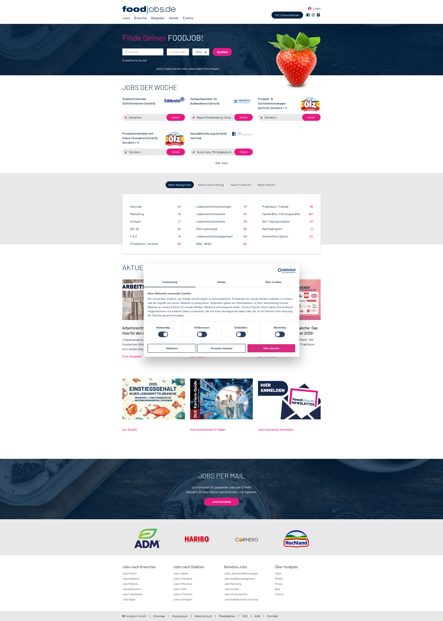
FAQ (244, 616)
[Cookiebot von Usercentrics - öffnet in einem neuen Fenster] (280, 270)
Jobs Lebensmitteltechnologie (241, 573)
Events (188, 18)
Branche (140, 18)
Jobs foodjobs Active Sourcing (241, 599)
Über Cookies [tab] (273, 282)
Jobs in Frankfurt (182, 594)
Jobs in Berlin (180, 573)
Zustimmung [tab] (169, 282)
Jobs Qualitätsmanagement (239, 578)
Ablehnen (172, 348)
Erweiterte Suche (134, 60)
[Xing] (318, 15)
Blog (277, 589)
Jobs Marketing (232, 583)
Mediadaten (227, 616)
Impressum (180, 616)
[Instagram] (313, 15)
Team (278, 573)
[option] (147, 539)
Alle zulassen (271, 348)
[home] (157, 9)
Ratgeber (158, 18)
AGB (258, 616)
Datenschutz (204, 616)
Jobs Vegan (128, 599)
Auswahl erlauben (221, 348)
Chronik (279, 594)
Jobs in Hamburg (182, 578)
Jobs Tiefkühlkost (132, 594)
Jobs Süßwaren (131, 578)
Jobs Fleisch (129, 573)
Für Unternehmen (287, 15)
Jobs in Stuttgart (182, 599)
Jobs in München (182, 583)
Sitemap (159, 616)
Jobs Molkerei (130, 583)
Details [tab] (221, 282)
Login (317, 8)
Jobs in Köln (180, 589)
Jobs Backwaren (131, 589)
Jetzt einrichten (221, 501)
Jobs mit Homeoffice (235, 594)
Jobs (126, 18)
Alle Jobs (221, 163)
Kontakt (272, 616)
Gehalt (174, 18)
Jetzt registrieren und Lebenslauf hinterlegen (187, 68)
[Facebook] (308, 15)
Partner (279, 578)
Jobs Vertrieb (231, 589)
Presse (279, 583)
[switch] (202, 334)
